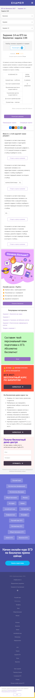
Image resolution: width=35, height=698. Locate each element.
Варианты (17, 662)
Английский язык (10, 509)
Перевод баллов (17, 672)
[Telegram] (18, 127)
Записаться (16, 387)
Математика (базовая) (17, 492)
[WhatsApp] (21, 127)
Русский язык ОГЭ (16, 520)
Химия (22, 503)
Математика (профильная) (16, 486)
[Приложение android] (17, 590)
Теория (17, 651)
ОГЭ (17, 647)
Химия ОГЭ (9, 538)
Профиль (18, 604)
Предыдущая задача (9, 123)
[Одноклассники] (16, 127)
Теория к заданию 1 (9, 328)
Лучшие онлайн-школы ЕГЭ (17, 683)
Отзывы (17, 679)
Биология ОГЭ (23, 538)
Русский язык (17, 480)
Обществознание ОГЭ (17, 532)
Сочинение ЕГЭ (17, 676)
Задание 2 (6, 317)
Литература (25, 509)
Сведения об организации (17, 587)
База (18, 608)
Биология (17, 626)
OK (17, 694)
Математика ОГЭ (16, 526)
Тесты (17, 658)
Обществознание (11, 498)
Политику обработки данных (14, 690)
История (11, 503)
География (24, 515)
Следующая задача (26, 123)
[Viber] (25, 128)
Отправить (17, 463)
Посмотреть (16, 48)
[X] (13, 127)
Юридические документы (17, 583)
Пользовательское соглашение (9, 691)
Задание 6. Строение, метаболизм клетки (16, 320)
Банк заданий (17, 668)
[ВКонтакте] (10, 127)
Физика (25, 498)
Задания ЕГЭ (17, 654)
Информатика (10, 515)
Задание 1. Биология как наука (12, 314)
